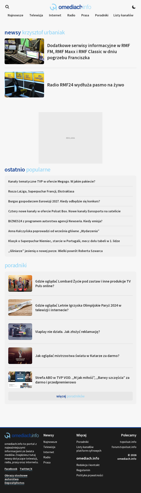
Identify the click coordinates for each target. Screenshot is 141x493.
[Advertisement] (70, 138)
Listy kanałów (123, 15)
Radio (71, 15)
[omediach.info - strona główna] (70, 7)
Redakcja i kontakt (88, 465)
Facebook (11, 469)
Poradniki (101, 15)
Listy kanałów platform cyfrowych (88, 448)
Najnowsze (15, 15)
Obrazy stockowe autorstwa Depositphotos (16, 479)
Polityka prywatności (89, 475)
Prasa (85, 15)
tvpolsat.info (128, 442)
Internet (55, 15)
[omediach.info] (22, 437)
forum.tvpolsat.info (124, 447)
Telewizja (36, 15)
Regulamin (83, 470)
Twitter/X (26, 469)
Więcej (70, 396)
